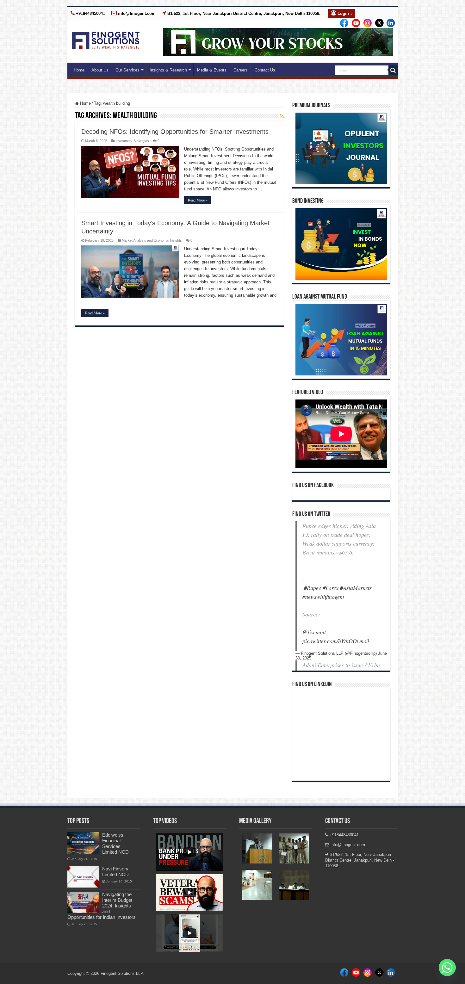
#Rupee (312, 587)
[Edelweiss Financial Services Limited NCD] (83, 843)
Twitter (377, 23)
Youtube (388, 23)
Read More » (198, 200)
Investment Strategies (132, 141)
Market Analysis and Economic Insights (152, 240)
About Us (99, 70)
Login (342, 13)
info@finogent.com (136, 13)
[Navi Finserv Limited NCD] (83, 877)
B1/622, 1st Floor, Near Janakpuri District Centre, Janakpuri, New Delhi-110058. (359, 860)
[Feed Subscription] (282, 116)
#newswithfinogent (323, 596)
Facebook (343, 23)
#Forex (330, 587)
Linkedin (366, 23)
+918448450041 (90, 13)
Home (79, 70)
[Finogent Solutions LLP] (106, 38)
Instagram (354, 23)
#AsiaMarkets (356, 587)
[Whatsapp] (447, 967)
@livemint (314, 632)
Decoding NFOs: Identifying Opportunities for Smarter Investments (175, 131)
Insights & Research (168, 70)
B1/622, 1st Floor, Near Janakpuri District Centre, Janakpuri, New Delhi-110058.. (244, 13)
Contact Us (265, 70)
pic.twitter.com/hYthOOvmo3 (335, 641)
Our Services (127, 70)
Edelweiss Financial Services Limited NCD (115, 843)
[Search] (393, 70)
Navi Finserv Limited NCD (115, 871)
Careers (240, 70)
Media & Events (211, 70)
